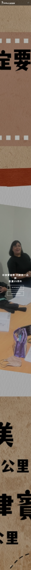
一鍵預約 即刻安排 (15, 293)
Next (1, 284)
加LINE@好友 (15, 287)
